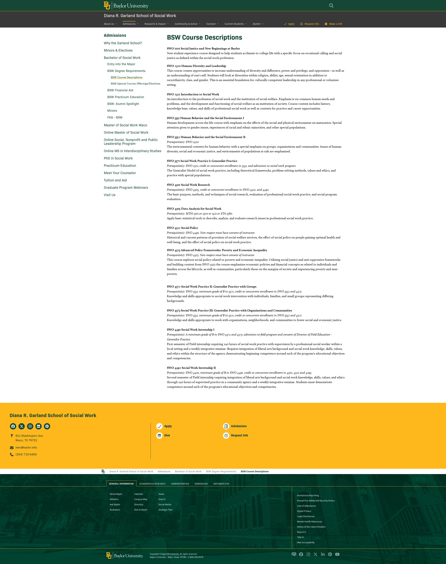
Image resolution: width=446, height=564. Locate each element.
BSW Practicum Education (125, 97)
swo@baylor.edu (26, 447)
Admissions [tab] (201, 483)
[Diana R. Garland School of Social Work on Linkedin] (38, 426)
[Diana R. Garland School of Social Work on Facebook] (13, 426)
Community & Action (186, 23)
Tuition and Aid (115, 179)
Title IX (300, 537)
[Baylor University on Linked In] (322, 555)
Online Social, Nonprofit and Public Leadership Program (131, 141)
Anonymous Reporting (308, 495)
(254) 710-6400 (26, 454)
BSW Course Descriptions (126, 77)
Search (162, 499)
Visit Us (110, 194)
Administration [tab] (180, 483)
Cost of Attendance (306, 505)
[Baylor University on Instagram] (307, 555)
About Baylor (116, 493)
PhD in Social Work (118, 157)
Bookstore (115, 509)
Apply (291, 23)
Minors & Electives (118, 50)
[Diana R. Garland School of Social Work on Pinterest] (47, 426)
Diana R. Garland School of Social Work (140, 15)
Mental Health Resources (309, 521)
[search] (332, 5)
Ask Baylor (115, 504)
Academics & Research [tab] (153, 483)
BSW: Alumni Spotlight (123, 103)
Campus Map (140, 499)
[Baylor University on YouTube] (336, 555)
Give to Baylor (141, 509)
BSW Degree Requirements (126, 70)
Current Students (234, 23)
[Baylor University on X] (314, 555)
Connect (211, 23)
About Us (109, 23)
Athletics (114, 499)
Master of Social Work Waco (125, 124)
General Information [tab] (121, 483)
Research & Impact (155, 23)
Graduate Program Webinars (126, 187)
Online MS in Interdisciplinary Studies (132, 150)
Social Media (165, 504)
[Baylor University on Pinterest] (329, 555)
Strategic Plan (165, 509)
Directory (138, 504)
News (161, 493)
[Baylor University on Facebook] (300, 555)
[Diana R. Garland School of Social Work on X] (21, 426)
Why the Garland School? (123, 42)
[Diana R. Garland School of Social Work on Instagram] (30, 426)
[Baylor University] (125, 5)
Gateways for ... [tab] (222, 483)
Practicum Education (120, 165)
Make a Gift (335, 23)
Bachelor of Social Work (122, 57)
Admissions (129, 23)
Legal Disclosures (305, 516)
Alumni (256, 23)
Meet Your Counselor (120, 172)
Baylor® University (170, 553)
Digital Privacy (304, 510)
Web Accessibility (305, 542)
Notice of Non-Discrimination (311, 526)
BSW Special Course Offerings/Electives (135, 83)
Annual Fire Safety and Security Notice (316, 500)
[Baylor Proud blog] (293, 555)
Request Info (312, 23)
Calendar (138, 493)
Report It (301, 531)
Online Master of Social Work (126, 132)
